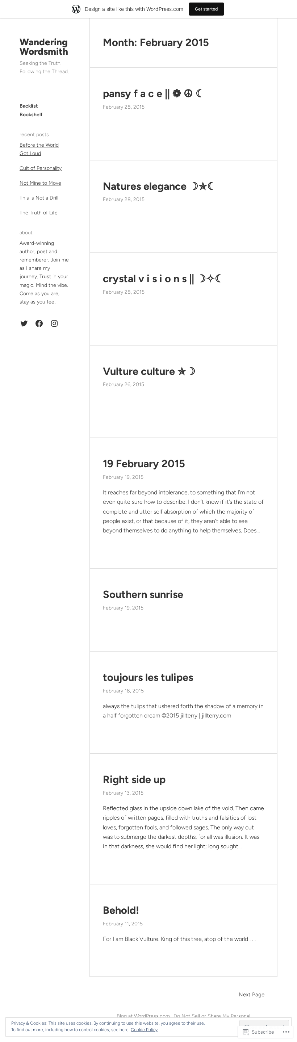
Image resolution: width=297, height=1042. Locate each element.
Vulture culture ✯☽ (149, 371)
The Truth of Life (39, 213)
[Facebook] (39, 323)
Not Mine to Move (40, 183)
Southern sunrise (143, 594)
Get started (206, 9)
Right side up (134, 779)
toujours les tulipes (148, 677)
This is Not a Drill (39, 198)
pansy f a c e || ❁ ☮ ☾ (154, 93)
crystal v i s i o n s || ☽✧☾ (163, 278)
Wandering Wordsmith (44, 46)
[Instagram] (54, 323)
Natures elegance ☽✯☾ (160, 186)
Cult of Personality (41, 168)
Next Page (251, 994)
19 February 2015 (144, 463)
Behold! (121, 910)
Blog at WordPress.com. (144, 1016)
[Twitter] (24, 323)
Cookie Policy (144, 1029)
